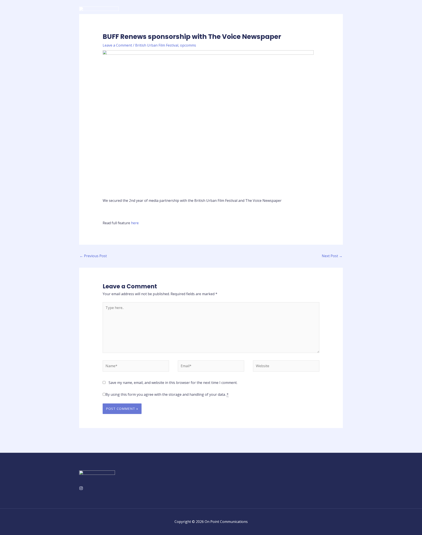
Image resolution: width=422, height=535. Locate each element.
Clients (297, 11)
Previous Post (93, 255)
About (260, 11)
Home (242, 11)
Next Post (332, 255)
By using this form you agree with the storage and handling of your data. (167, 394)
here (135, 223)
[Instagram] (81, 488)
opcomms (188, 45)
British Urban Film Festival (156, 45)
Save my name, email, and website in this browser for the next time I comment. (173, 382)
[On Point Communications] (99, 10)
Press (315, 11)
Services (278, 11)
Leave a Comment (117, 45)
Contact (333, 11)
